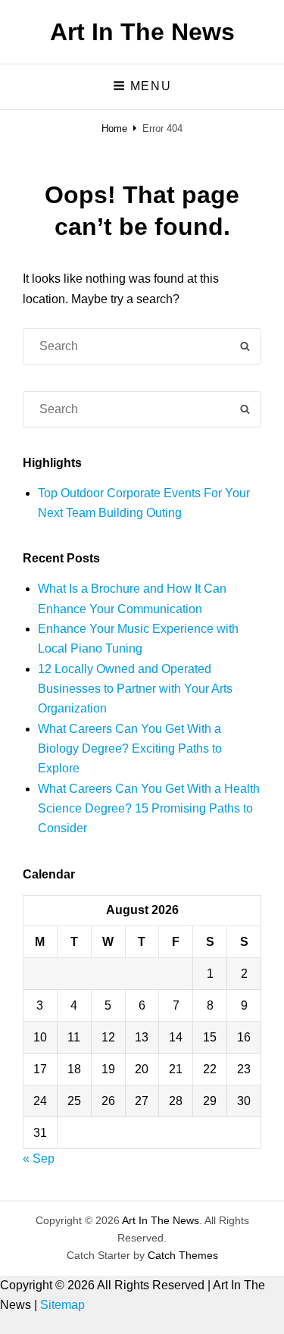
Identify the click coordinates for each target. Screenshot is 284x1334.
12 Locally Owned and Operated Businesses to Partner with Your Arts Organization (135, 689)
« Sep (39, 1158)
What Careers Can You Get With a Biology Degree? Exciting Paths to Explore (130, 748)
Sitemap (62, 1304)
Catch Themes (183, 1255)
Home (114, 128)
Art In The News (142, 31)
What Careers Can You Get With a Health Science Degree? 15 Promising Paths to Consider (149, 808)
